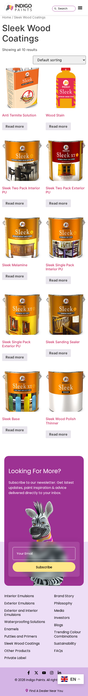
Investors (62, 617)
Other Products (17, 650)
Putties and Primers (20, 636)
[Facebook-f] (28, 673)
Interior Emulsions (19, 596)
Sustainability (65, 643)
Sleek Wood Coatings (22, 643)
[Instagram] (52, 673)
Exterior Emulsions (19, 603)
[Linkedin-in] (59, 673)
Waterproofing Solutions (24, 621)
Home (6, 17)
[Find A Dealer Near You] (26, 690)
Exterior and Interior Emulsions (21, 612)
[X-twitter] (36, 673)
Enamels (11, 629)
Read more (15, 126)
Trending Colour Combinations (67, 634)
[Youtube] (44, 673)
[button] (80, 7)
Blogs (58, 625)
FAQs (58, 650)
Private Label (15, 657)
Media (59, 610)
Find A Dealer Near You (46, 691)
